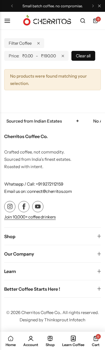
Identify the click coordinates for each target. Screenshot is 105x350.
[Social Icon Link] (9, 206)
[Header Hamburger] (10, 20)
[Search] (82, 20)
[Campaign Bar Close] (99, 6)
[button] (12, 6)
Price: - (32, 55)
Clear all (83, 55)
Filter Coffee (20, 43)
